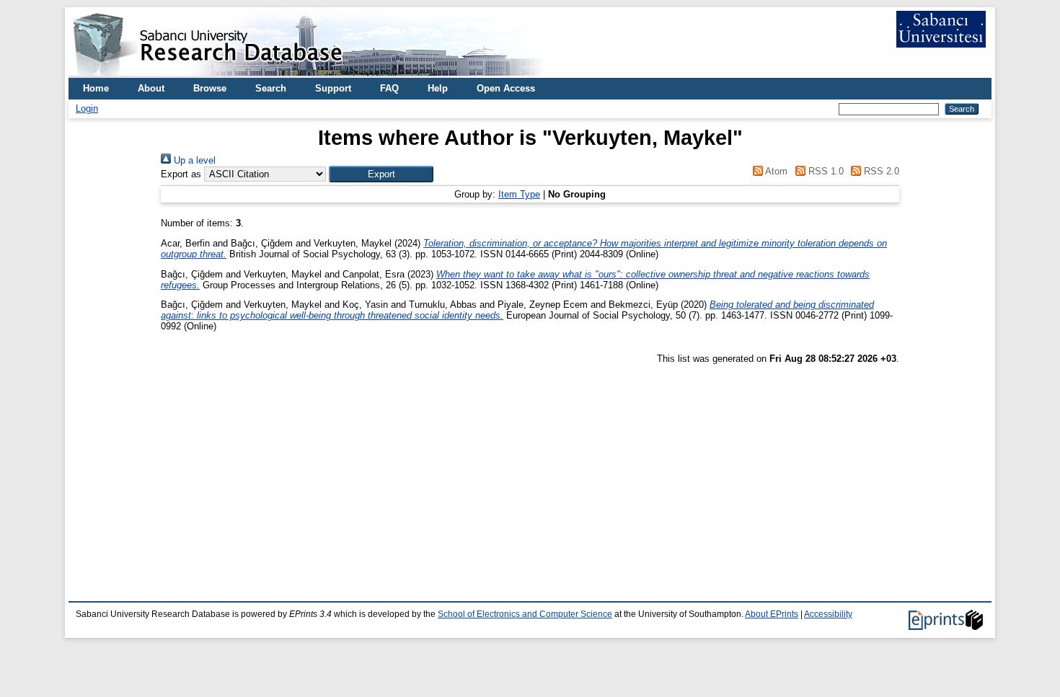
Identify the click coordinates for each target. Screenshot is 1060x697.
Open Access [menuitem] (506, 88)
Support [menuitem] (333, 88)
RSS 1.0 (824, 171)
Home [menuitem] (96, 88)
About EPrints (771, 614)
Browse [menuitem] (209, 88)
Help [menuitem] (438, 88)
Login (87, 108)
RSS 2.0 (880, 171)
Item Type (519, 194)
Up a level (193, 160)
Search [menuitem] (270, 88)
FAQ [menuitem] (389, 88)
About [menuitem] (151, 88)
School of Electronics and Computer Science (525, 614)
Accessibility (828, 614)
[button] (381, 174)
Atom (775, 171)
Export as (181, 174)
